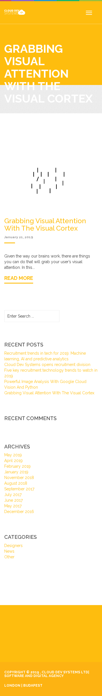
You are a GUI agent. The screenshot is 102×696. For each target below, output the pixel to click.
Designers (13, 545)
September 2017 (19, 489)
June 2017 (13, 500)
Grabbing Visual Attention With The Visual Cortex (49, 393)
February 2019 (17, 466)
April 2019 (13, 460)
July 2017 (13, 494)
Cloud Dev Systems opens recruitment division (47, 364)
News (9, 551)
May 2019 (13, 455)
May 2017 (13, 506)
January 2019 (16, 472)
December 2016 (19, 511)
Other (9, 557)
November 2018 (19, 477)
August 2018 (15, 483)
